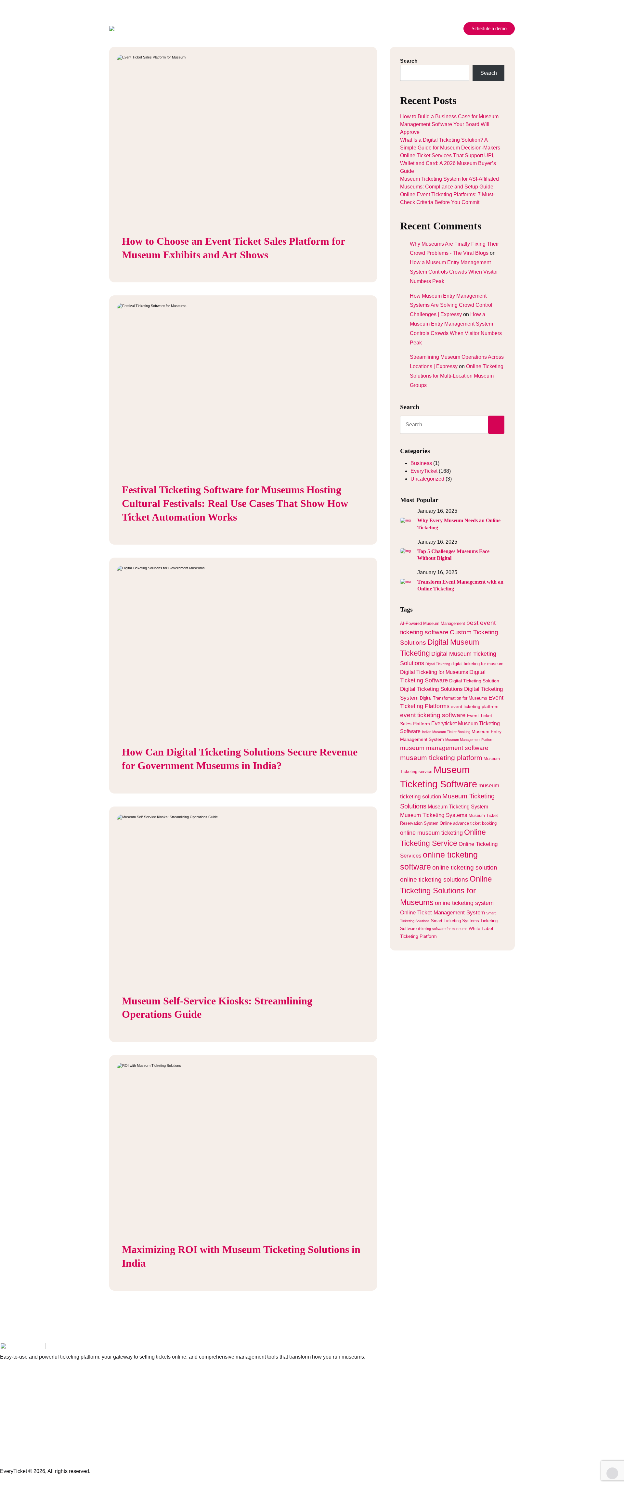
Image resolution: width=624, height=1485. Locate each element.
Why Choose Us (277, 28)
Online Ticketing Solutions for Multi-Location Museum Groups (456, 376)
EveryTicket (423, 471)
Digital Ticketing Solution (474, 680)
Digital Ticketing (437, 664)
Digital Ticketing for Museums (434, 672)
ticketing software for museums (442, 929)
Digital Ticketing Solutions (431, 689)
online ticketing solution (464, 867)
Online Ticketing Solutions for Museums (446, 890)
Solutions (321, 28)
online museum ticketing (431, 833)
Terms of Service (19, 1411)
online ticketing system (464, 903)
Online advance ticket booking (468, 823)
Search (409, 61)
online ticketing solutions (434, 879)
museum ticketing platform (441, 757)
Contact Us (383, 28)
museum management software (444, 747)
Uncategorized (427, 479)
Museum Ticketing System (458, 806)
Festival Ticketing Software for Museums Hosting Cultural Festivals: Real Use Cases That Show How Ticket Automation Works (235, 503)
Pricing (236, 28)
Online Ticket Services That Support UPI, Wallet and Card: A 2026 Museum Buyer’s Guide (448, 163)
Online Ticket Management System (442, 913)
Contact (9, 1445)
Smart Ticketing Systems (455, 921)
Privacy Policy (16, 1401)
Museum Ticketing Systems (433, 815)
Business (421, 463)
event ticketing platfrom (475, 706)
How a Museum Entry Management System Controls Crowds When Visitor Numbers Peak (454, 272)
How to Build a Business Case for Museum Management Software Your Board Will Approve (449, 124)
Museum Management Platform (469, 740)
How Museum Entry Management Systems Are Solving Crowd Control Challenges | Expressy (451, 305)
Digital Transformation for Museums (453, 698)
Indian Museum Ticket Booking (446, 732)
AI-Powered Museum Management (432, 623)
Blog (351, 28)
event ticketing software (433, 715)
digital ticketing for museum (477, 664)
